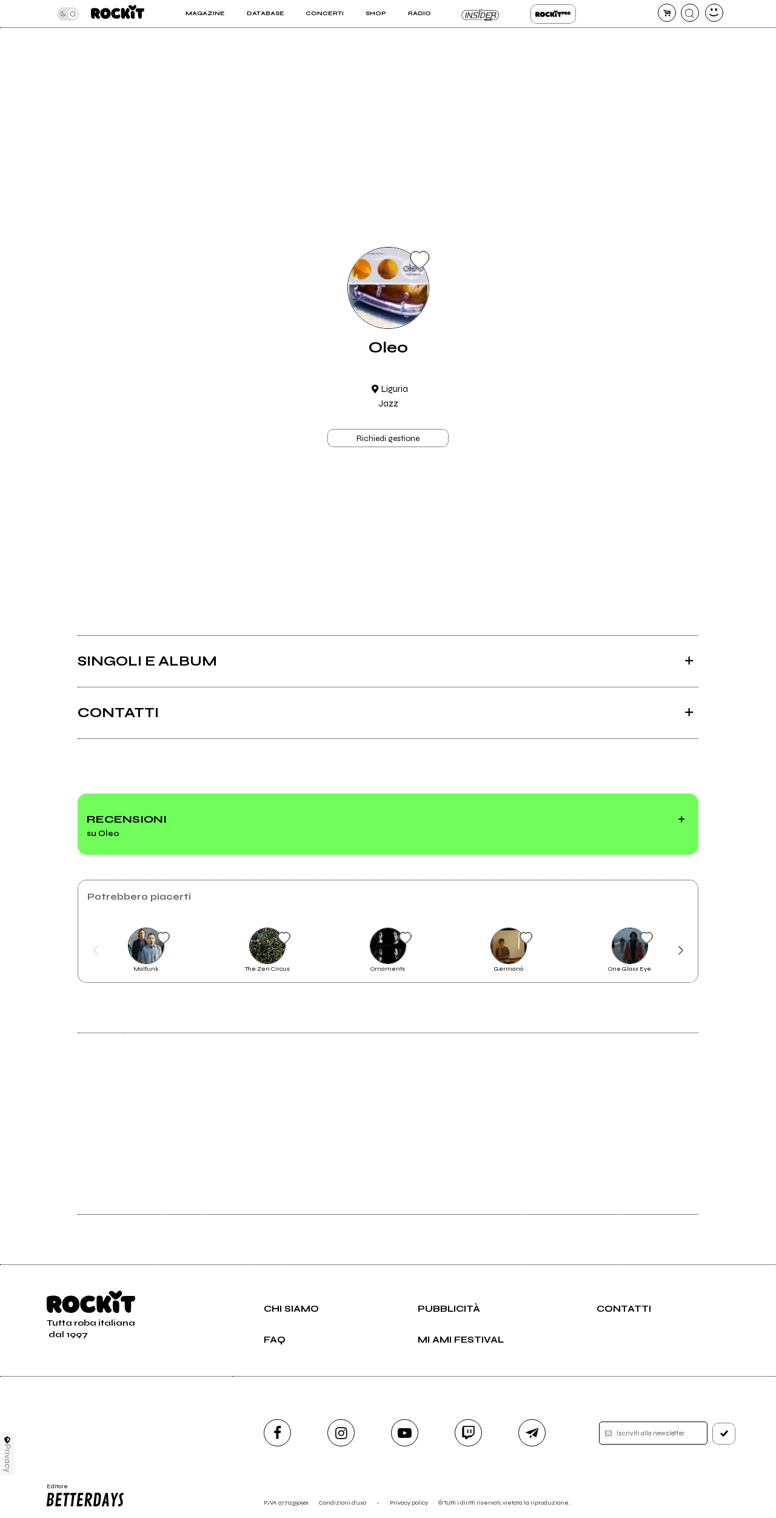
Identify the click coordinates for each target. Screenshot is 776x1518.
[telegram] (532, 1432)
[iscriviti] (723, 1434)
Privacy (7, 1458)
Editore (53, 1490)
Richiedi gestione (388, 439)
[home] (117, 13)
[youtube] (404, 1432)
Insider (480, 14)
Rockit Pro (553, 14)
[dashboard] (714, 13)
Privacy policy (409, 1502)
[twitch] (468, 1432)
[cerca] (690, 13)
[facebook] (277, 1432)
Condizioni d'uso (342, 1502)
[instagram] (341, 1432)
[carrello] (667, 13)
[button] (95, 950)
